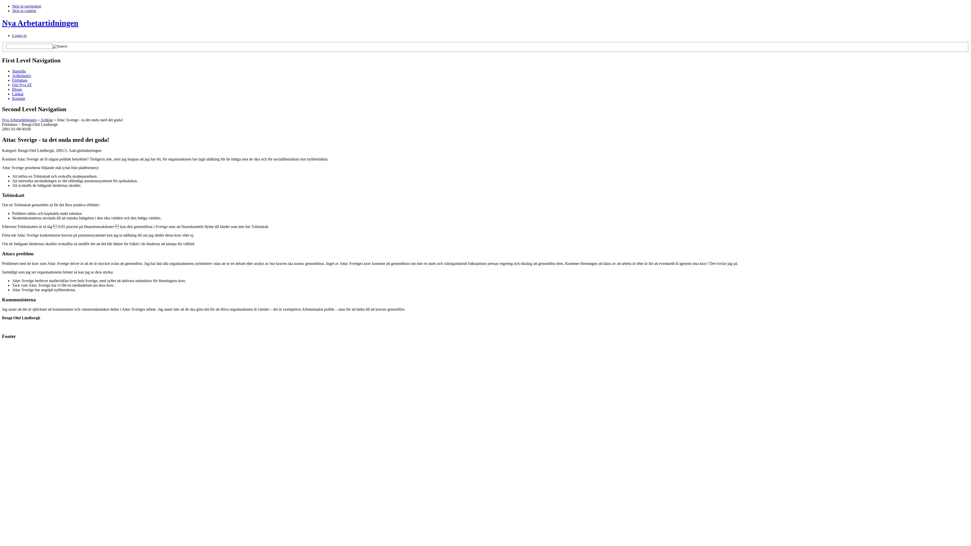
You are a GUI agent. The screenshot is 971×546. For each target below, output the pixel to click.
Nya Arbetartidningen (40, 23)
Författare (20, 80)
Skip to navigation (26, 6)
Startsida (19, 71)
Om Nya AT (22, 85)
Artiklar (46, 120)
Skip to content (24, 11)
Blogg (17, 89)
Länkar (18, 94)
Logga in (19, 35)
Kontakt (18, 98)
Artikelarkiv (21, 76)
